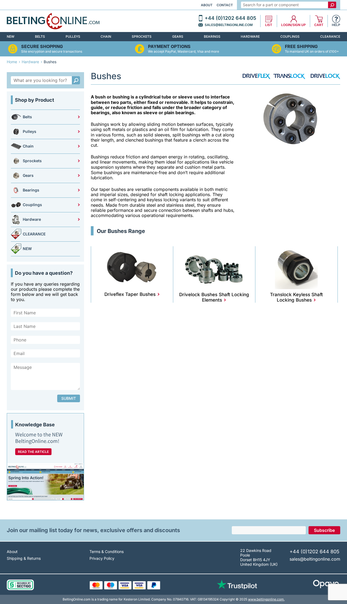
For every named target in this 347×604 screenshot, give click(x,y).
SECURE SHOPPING (42, 46)
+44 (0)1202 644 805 (230, 18)
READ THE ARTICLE (33, 452)
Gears (177, 36)
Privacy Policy (101, 558)
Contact (225, 5)
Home (12, 61)
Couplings (290, 36)
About (207, 5)
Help (336, 25)
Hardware (250, 36)
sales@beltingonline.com (229, 25)
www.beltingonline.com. (266, 599)
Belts (40, 36)
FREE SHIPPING (301, 46)
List (268, 25)
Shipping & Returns (24, 558)
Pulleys (73, 36)
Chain (106, 36)
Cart (318, 25)
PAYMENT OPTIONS (169, 46)
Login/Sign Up (293, 25)
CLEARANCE (330, 36)
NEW (10, 36)
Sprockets (142, 36)
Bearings (212, 36)
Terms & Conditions (106, 551)
